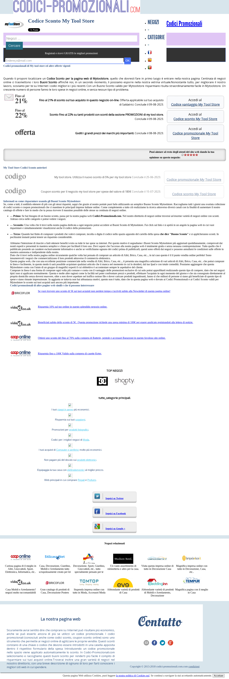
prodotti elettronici (86, 459)
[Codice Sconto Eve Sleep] (123, 586)
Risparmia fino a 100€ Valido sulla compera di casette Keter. (70, 353)
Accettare (218, 675)
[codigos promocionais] (150, 67)
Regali (81, 480)
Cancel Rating (182, 154)
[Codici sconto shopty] (124, 385)
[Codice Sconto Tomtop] (89, 586)
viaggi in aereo (65, 409)
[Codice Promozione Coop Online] (21, 562)
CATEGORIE (156, 37)
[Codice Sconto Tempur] (192, 586)
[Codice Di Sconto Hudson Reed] (123, 562)
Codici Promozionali (184, 24)
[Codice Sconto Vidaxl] (21, 586)
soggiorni (80, 419)
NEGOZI (153, 22)
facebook (155, 643)
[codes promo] (150, 52)
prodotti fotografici (78, 429)
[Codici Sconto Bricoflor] (55, 586)
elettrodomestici (75, 469)
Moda (86, 439)
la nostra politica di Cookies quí (132, 675)
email (147, 643)
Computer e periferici (67, 449)
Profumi (91, 480)
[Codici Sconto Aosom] (89, 562)
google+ (171, 643)
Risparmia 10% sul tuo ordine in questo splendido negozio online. (72, 306)
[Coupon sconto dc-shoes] (102, 385)
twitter (163, 643)
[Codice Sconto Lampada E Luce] (192, 562)
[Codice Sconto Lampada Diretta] (157, 562)
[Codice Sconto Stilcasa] (55, 562)
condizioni (193, 666)
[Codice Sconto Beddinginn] (157, 586)
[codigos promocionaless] (150, 59)
